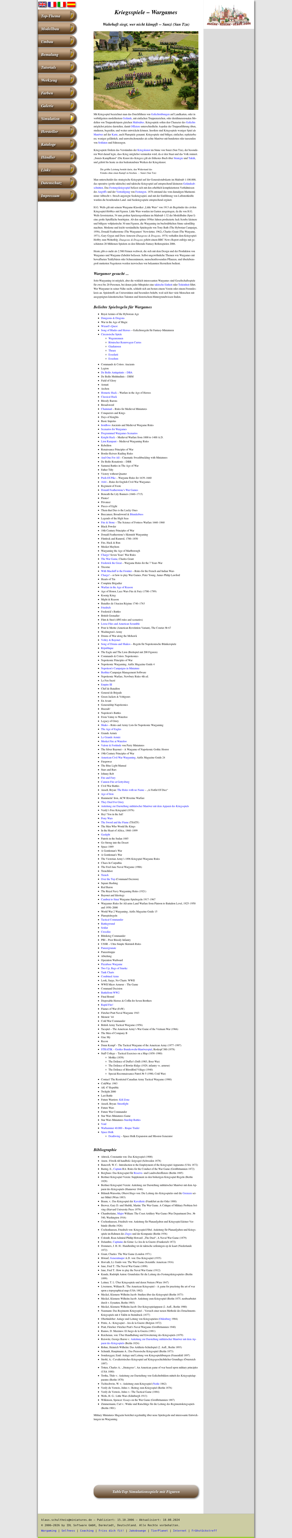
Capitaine (118, 1241)
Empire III (106, 684)
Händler (48, 157)
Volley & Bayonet (110, 640)
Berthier (105, 672)
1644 (103, 482)
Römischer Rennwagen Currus (124, 342)
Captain (117, 1169)
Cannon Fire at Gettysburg (115, 781)
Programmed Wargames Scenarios (119, 433)
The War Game (109, 559)
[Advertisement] (146, 1448)
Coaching (87, 1530)
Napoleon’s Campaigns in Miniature (120, 668)
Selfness (68, 1530)
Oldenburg (165, 1318)
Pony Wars (107, 818)
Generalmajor (117, 1258)
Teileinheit (183, 284)
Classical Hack (109, 396)
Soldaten (102, 142)
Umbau (47, 41)
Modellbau (50, 29)
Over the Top (108, 879)
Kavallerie (139, 1201)
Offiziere (135, 126)
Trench (104, 875)
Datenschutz (51, 183)
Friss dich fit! (111, 1530)
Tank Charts (107, 972)
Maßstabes (138, 122)
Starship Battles (132, 1120)
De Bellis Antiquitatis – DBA (116, 372)
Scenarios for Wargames (114, 429)
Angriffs (102, 191)
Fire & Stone (108, 522)
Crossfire (106, 931)
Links (46, 170)
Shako (104, 725)
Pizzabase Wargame (111, 964)
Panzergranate (108, 948)
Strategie (178, 158)
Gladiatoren (114, 346)
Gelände (127, 118)
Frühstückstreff (204, 1530)
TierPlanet (159, 1530)
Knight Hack (108, 437)
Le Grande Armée (110, 737)
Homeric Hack (109, 392)
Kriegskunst (143, 150)
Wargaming (48, 1530)
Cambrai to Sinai (110, 899)
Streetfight (122, 1103)
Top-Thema (50, 16)
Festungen (140, 191)
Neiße (156, 1383)
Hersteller (49, 131)
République (107, 648)
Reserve (138, 1173)
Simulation (50, 118)
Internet (180, 1530)
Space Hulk (107, 1132)
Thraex (112, 350)
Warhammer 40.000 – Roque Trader (120, 1128)
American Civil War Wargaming (118, 757)
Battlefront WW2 (110, 992)
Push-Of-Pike (108, 477)
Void (103, 1124)
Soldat (104, 927)
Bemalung (49, 54)
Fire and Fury (108, 777)
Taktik (191, 158)
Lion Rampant (108, 441)
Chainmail (106, 409)
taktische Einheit (163, 284)
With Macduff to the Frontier (116, 571)
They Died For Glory (112, 802)
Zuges (128, 1233)
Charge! (105, 554)
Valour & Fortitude (111, 745)
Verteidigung (123, 191)
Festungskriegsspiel (119, 187)
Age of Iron (107, 794)
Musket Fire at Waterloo (114, 741)
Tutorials (48, 67)
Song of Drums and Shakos (115, 644)
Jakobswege (137, 1530)
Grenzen (187, 1193)
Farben (47, 93)
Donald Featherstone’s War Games (119, 490)
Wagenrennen (115, 338)
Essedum (113, 358)
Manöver (98, 134)
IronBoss (106, 425)
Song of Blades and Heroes (115, 330)
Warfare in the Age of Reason (117, 587)
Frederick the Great (111, 563)
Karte (115, 134)
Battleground (108, 923)
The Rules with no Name (130, 790)
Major (120, 1213)
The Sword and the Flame (115, 822)
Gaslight (105, 834)
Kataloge (48, 144)
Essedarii (113, 354)
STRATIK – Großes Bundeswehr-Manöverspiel (126, 1049)
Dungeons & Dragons (113, 318)
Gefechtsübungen (160, 114)
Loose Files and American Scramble (120, 623)
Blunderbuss (136, 514)
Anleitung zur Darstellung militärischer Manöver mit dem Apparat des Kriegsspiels (145, 806)
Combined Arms (110, 976)
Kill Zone (124, 1099)
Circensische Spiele (111, 334)
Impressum (50, 195)
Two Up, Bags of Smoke (114, 968)
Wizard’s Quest (109, 326)
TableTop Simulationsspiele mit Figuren (146, 1491)
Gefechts (190, 122)
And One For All (110, 457)
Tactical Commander (112, 919)
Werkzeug (49, 80)
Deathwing (114, 1136)
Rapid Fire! (107, 1004)
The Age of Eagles (111, 729)
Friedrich (106, 607)
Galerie (47, 106)
